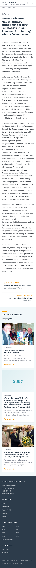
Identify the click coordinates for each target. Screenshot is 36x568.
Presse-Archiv (6, 510)
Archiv (9, 7)
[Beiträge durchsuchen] (27, 3)
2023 (3, 529)
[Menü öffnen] (32, 3)
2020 (17, 533)
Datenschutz (6, 552)
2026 (3, 526)
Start (3, 7)
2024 (17, 526)
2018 (17, 536)
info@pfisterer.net (8, 494)
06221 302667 (6, 491)
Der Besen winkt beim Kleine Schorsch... (14, 351)
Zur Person (5, 507)
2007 (14, 7)
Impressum (5, 549)
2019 (3, 536)
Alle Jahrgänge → (8, 540)
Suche (4, 517)
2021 (3, 533)
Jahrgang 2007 (7, 319)
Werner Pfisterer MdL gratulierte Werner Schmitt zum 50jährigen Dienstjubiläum (17, 454)
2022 (17, 529)
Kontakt (4, 513)
